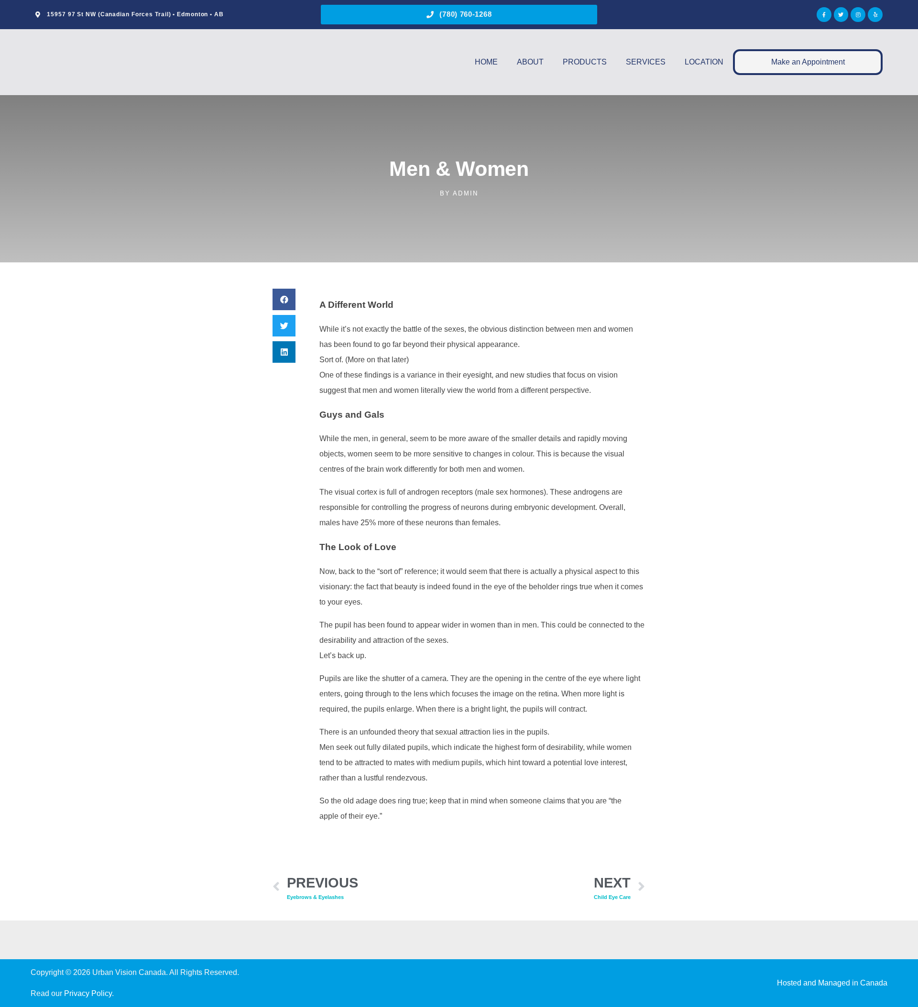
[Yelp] (875, 14)
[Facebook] (824, 14)
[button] (284, 299)
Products (585, 62)
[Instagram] (858, 14)
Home (486, 62)
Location (704, 62)
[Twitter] (841, 14)
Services (646, 62)
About (530, 62)
